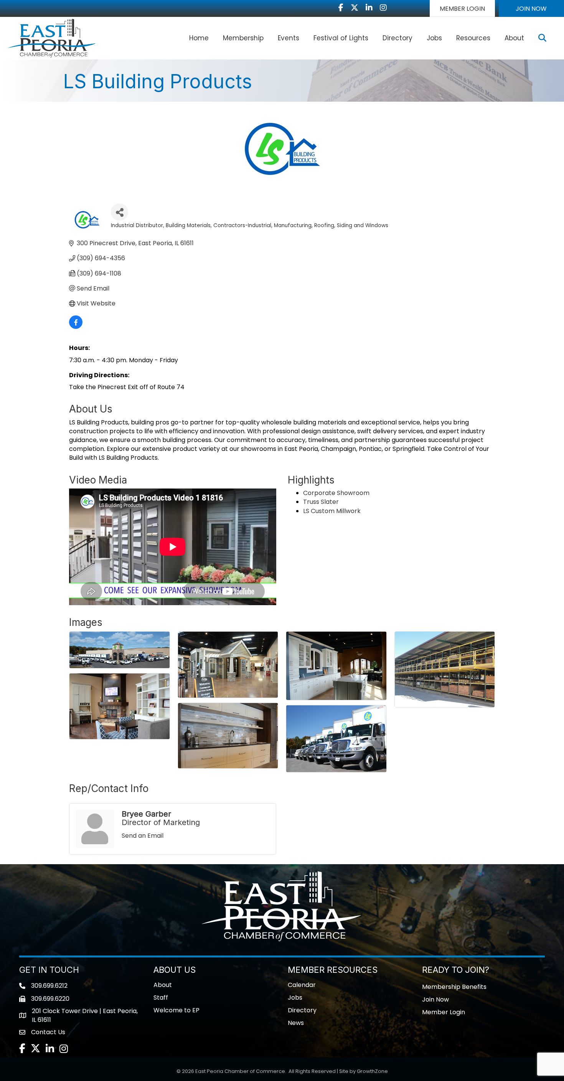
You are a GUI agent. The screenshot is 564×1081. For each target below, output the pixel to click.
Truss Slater (321, 501)
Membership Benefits (454, 986)
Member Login (443, 1012)
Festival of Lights (340, 38)
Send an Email (142, 835)
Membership (243, 38)
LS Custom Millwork (332, 511)
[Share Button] (119, 212)
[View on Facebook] (75, 326)
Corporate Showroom (336, 493)
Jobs (434, 38)
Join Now (435, 999)
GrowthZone (372, 1071)
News (296, 1022)
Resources (473, 38)
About (514, 38)
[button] (462, 8)
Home (199, 38)
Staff (160, 997)
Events (288, 38)
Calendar (302, 984)
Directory (397, 38)
